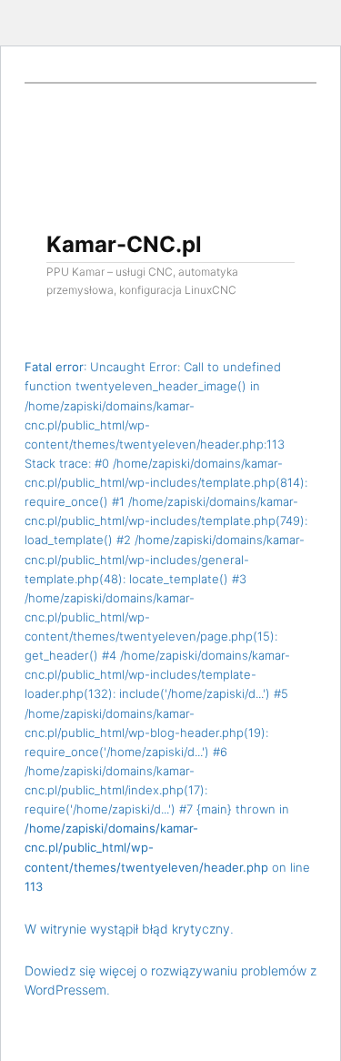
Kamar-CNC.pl (124, 244)
